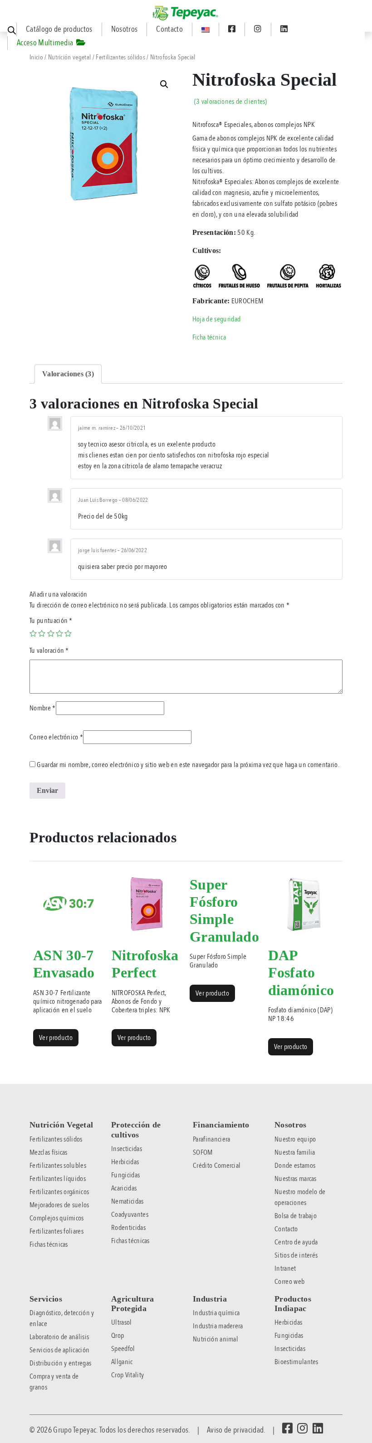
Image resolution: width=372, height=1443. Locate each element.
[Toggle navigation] (6, 8)
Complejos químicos (56, 1218)
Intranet (285, 1268)
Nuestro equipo (295, 1139)
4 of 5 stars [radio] (59, 633)
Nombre (42, 708)
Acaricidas (124, 1188)
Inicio (36, 57)
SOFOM (203, 1152)
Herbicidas (125, 1162)
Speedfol (123, 1349)
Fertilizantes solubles (57, 1166)
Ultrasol (121, 1322)
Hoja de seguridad (216, 319)
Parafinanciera (211, 1139)
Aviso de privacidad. (236, 1429)
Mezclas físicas (48, 1152)
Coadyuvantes (129, 1215)
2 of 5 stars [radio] (41, 633)
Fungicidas (125, 1175)
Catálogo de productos (59, 29)
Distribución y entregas (60, 1363)
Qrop (117, 1336)
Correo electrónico (56, 737)
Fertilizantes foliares (56, 1231)
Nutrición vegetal (69, 57)
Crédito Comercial (216, 1166)
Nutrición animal (215, 1339)
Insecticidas (126, 1149)
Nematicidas (127, 1201)
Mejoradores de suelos (59, 1205)
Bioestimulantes (296, 1362)
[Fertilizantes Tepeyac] (186, 13)
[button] (164, 84)
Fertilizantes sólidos (120, 57)
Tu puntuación (51, 621)
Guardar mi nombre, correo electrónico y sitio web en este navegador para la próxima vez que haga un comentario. (188, 765)
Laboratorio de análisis (59, 1337)
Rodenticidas (128, 1228)
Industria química (216, 1313)
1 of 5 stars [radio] (33, 633)
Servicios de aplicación (59, 1350)
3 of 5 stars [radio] (50, 633)
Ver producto (56, 1038)
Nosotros (124, 29)
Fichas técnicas (48, 1244)
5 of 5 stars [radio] (68, 633)
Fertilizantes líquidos (57, 1179)
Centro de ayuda (296, 1242)
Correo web (289, 1282)
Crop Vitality (127, 1375)
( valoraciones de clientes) (230, 102)
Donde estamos (294, 1166)
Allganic (122, 1362)
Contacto (169, 29)
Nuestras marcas (295, 1179)
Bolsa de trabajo (295, 1216)
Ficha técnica (209, 337)
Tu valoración (49, 651)
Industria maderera (218, 1326)
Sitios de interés (296, 1255)
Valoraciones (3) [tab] (68, 374)
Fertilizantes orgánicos (59, 1192)
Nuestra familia (294, 1152)
